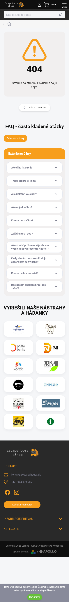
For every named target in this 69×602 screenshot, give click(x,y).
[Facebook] (7, 492)
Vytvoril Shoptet (21, 551)
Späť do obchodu (37, 107)
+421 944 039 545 (21, 481)
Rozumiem (34, 597)
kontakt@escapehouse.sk (26, 474)
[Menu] (64, 4)
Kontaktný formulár (22, 504)
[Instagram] (16, 492)
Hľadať (60, 14)
